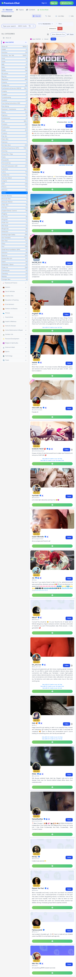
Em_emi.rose (36, 665)
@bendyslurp (35, 858)
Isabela (35, 363)
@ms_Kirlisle (35, 776)
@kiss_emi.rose (36, 666)
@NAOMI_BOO (36, 264)
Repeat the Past (38, 888)
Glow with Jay (37, 408)
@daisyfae (35, 890)
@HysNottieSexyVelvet (38, 451)
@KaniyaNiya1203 (37, 821)
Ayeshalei (35, 496)
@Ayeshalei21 (35, 497)
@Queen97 (35, 174)
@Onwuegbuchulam (37, 538)
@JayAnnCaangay (37, 409)
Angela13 (35, 314)
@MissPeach (35, 619)
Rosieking (35, 221)
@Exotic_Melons (36, 127)
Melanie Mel (36, 125)
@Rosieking (35, 223)
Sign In (44, 3)
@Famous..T (35, 932)
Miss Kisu (35, 964)
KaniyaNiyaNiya (37, 819)
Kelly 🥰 (35, 723)
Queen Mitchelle (38, 537)
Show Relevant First (58, 34)
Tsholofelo (36, 172)
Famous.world (37, 930)
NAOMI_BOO (37, 263)
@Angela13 (35, 315)
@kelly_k (34, 725)
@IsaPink (34, 364)
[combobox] (64, 24)
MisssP (34, 618)
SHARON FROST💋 (39, 449)
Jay (33, 578)
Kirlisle (34, 774)
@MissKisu (35, 965)
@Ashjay (34, 580)
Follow (53, 39)
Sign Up (54, 3)
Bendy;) (35, 857)
